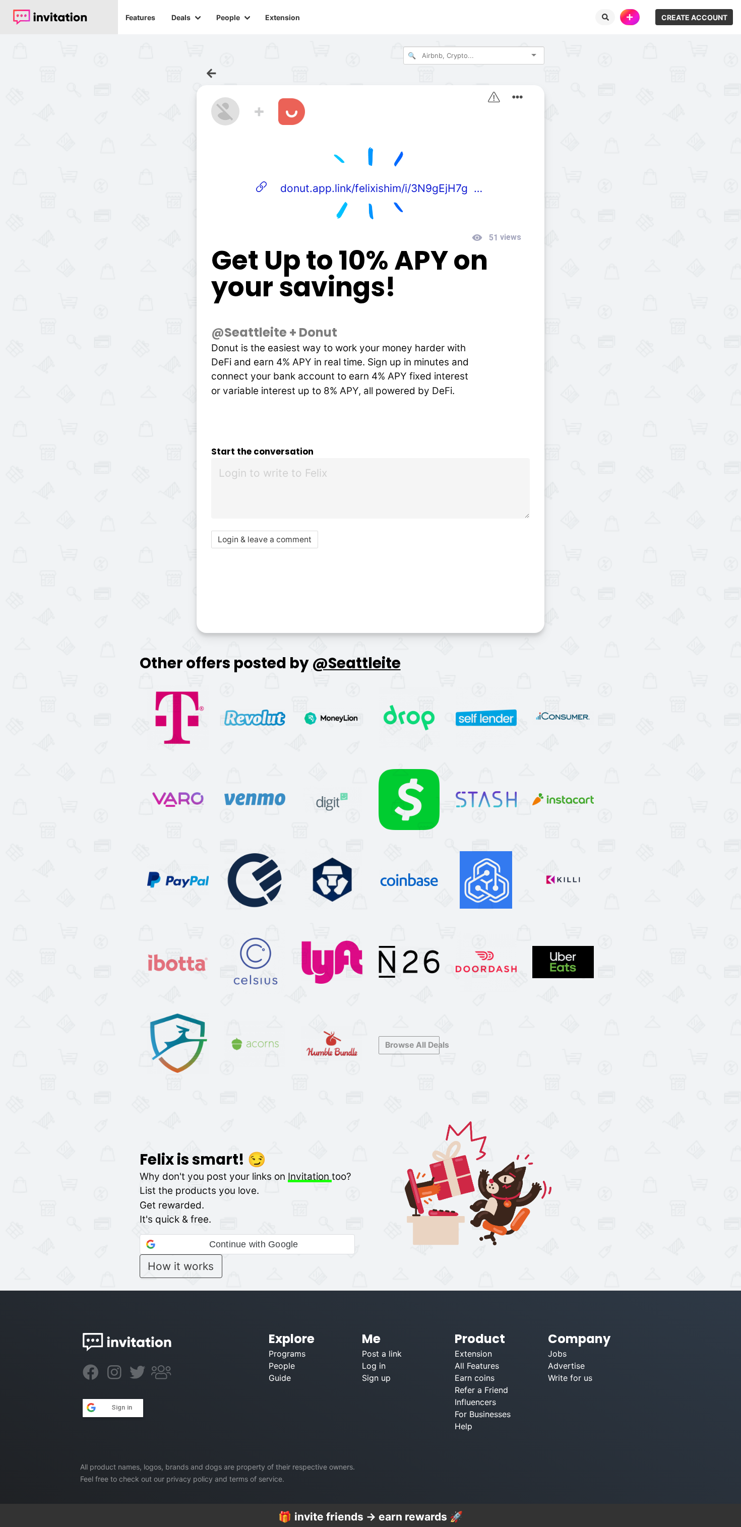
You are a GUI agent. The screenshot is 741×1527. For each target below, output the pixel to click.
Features (140, 17)
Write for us (570, 1378)
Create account (694, 17)
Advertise (566, 1366)
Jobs (557, 1354)
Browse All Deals (412, 1045)
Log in (374, 1366)
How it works (181, 1266)
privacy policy (189, 1479)
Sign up (376, 1378)
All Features (477, 1366)
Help (463, 1426)
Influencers (475, 1402)
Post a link (382, 1354)
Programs (287, 1354)
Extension (282, 17)
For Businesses (483, 1414)
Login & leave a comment (265, 539)
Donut (318, 332)
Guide (280, 1378)
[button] (247, 1244)
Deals (181, 17)
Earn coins (475, 1378)
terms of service (255, 1479)
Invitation (310, 1176)
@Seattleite (249, 332)
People (228, 17)
